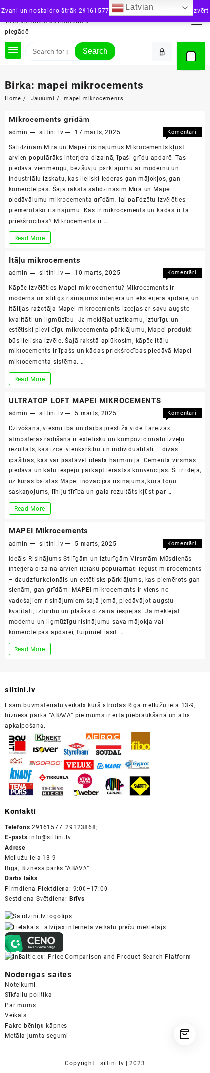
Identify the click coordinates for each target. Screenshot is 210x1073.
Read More (32, 239)
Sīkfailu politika (28, 995)
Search (95, 51)
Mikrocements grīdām (49, 119)
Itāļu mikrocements (45, 260)
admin (18, 132)
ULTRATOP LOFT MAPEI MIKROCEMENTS (85, 400)
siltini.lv (51, 132)
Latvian (139, 7)
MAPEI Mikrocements (48, 530)
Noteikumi (20, 984)
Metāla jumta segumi (36, 1036)
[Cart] (191, 56)
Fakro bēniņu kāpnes (36, 1025)
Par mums (20, 1005)
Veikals (16, 1015)
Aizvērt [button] (198, 10)
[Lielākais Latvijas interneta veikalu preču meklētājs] (85, 926)
